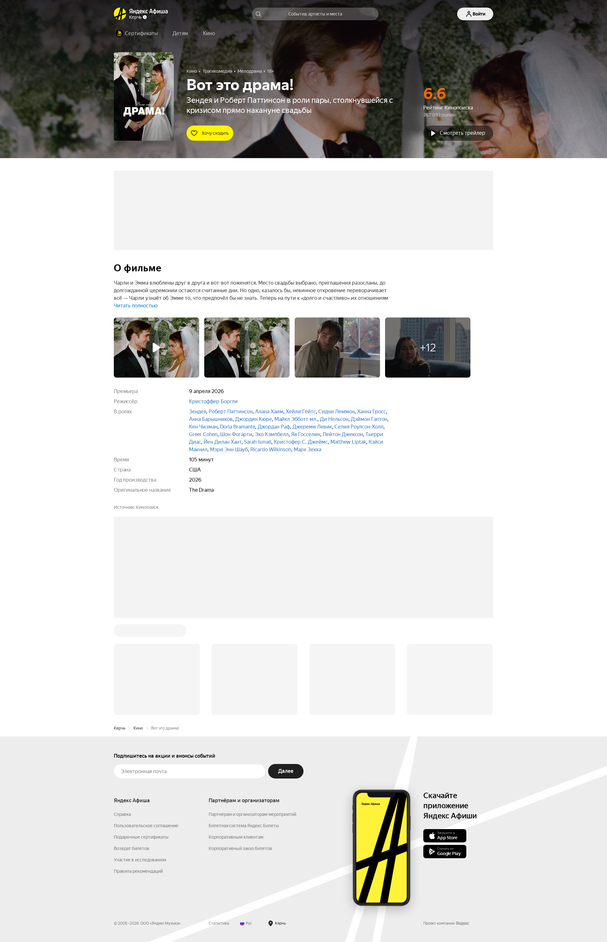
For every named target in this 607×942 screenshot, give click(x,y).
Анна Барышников (211, 419)
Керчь (119, 728)
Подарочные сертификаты (141, 837)
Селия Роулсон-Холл (358, 427)
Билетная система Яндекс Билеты (244, 825)
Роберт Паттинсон (231, 412)
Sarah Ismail (257, 442)
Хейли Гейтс (301, 412)
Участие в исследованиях (140, 859)
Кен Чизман (203, 427)
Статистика (219, 923)
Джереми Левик (312, 427)
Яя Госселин (305, 434)
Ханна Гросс (371, 412)
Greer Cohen (203, 434)
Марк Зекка (307, 449)
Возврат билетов (131, 848)
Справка (122, 814)
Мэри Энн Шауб (229, 449)
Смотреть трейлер (462, 133)
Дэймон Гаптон (369, 419)
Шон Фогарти (236, 434)
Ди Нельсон (334, 419)
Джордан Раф (274, 427)
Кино (138, 728)
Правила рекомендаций (138, 871)
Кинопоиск (147, 507)
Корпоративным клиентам (236, 837)
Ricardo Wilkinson (270, 449)
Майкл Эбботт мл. (295, 419)
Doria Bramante (237, 427)
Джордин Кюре (253, 419)
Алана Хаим (269, 412)
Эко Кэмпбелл (272, 434)
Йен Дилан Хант (223, 442)
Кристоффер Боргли (213, 401)
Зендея (197, 412)
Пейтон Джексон (343, 434)
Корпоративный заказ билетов (240, 848)
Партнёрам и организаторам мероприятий (252, 814)
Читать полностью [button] (135, 306)
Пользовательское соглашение (146, 825)
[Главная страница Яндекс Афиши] (120, 14)
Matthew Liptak (348, 442)
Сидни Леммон (336, 412)
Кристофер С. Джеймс (301, 442)
